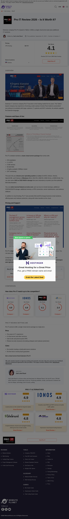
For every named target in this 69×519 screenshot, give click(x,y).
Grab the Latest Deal (34, 277)
